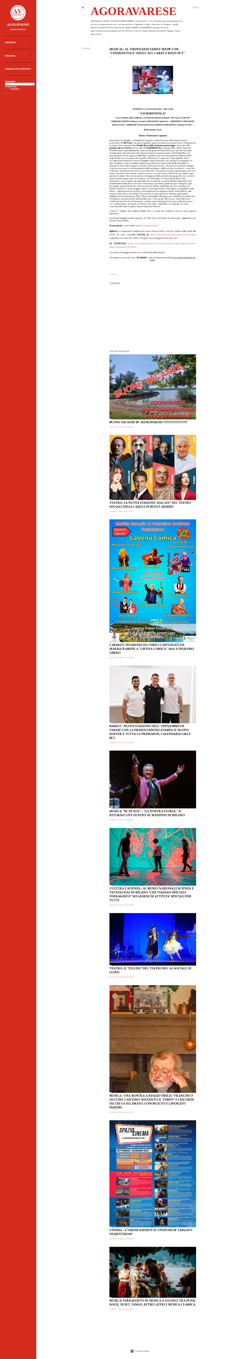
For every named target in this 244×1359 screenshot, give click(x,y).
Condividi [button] (85, 48)
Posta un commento (125, 427)
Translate (14, 89)
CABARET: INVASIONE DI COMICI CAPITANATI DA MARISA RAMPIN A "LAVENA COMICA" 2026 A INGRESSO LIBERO (151, 649)
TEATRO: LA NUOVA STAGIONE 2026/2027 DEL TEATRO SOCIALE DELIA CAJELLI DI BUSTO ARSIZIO (150, 505)
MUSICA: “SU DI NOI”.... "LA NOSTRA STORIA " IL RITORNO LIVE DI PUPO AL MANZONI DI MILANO (147, 813)
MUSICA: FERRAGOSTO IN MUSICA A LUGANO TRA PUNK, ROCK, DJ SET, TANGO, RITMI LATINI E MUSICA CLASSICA (152, 1302)
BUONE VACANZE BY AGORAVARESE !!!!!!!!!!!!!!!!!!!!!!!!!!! (148, 422)
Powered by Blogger (142, 1351)
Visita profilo (18, 29)
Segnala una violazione (18, 69)
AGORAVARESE (134, 11)
